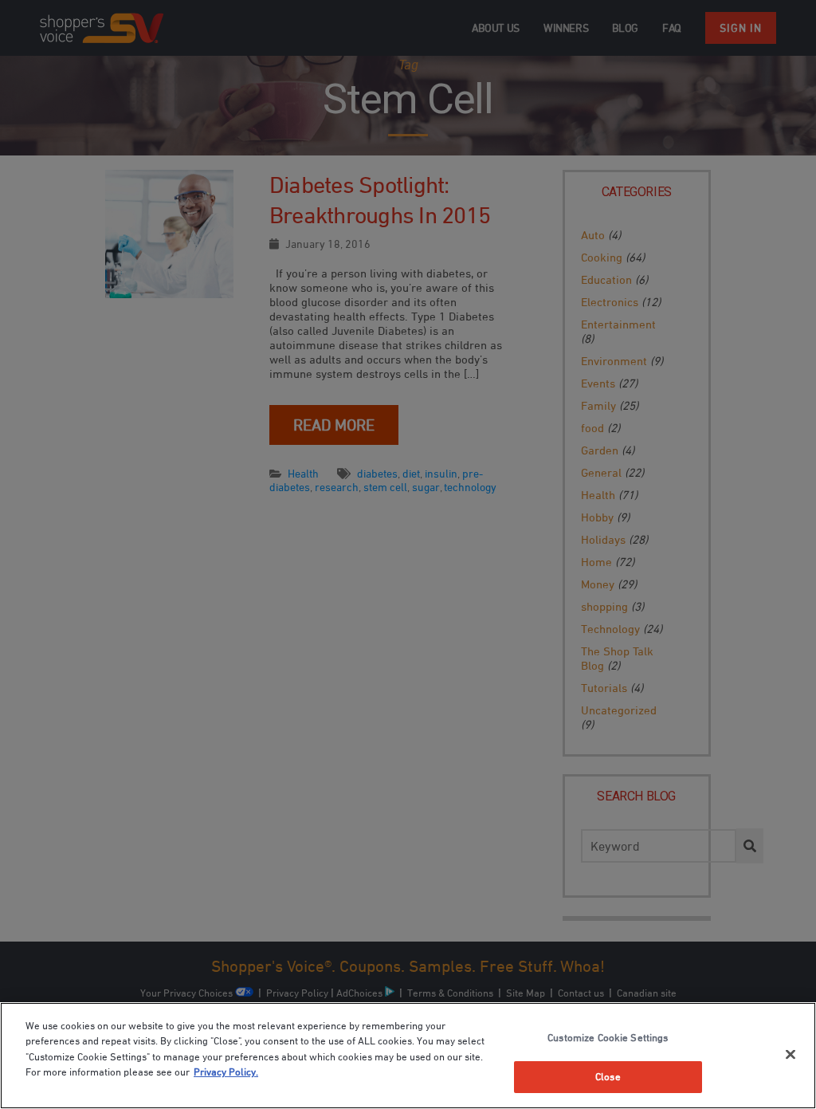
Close (608, 1076)
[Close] (790, 1054)
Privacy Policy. (226, 1071)
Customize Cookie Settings (607, 1037)
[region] (408, 1055)
